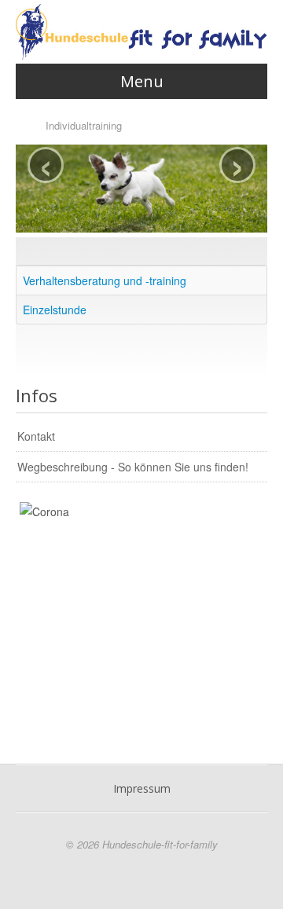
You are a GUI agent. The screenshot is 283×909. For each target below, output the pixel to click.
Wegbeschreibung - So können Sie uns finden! (132, 467)
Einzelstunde (54, 309)
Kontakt (36, 436)
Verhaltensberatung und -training (104, 280)
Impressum (142, 788)
